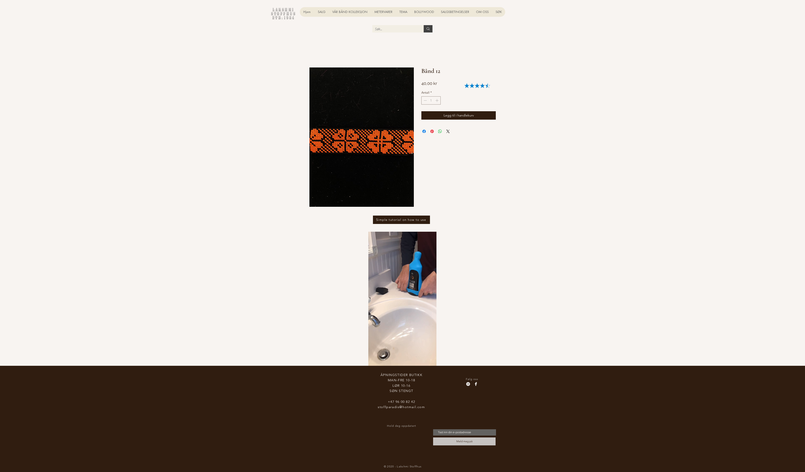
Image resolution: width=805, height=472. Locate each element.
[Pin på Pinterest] (432, 131)
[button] (579, 10)
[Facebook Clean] (476, 385)
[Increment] (437, 101)
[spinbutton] (431, 101)
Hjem (313, 53)
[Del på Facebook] (424, 131)
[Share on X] (448, 131)
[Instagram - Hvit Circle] (468, 385)
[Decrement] (425, 101)
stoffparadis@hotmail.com (401, 408)
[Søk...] (428, 28)
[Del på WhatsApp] (440, 131)
